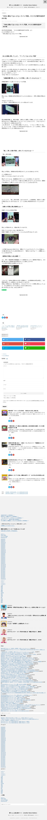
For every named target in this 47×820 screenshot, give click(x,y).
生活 (2, 596)
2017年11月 (3, 565)
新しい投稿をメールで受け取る (10, 397)
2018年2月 (3, 562)
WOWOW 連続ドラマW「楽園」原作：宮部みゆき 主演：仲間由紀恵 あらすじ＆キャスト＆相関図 (21, 661)
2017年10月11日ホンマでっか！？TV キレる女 (11, 709)
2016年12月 (3, 578)
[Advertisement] (23, 45)
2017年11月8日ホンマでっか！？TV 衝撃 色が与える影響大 (14, 684)
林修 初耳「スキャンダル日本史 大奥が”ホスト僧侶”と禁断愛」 (14, 656)
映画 (2, 591)
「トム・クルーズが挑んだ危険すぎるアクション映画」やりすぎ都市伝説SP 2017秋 (8, 327)
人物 (2, 585)
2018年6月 (3, 557)
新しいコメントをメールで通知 (10, 395)
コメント (5, 365)
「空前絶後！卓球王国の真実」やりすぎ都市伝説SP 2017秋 (16, 492)
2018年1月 (3, 563)
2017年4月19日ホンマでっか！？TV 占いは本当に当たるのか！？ (15, 666)
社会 (2, 598)
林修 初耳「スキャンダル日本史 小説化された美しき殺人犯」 (23, 410)
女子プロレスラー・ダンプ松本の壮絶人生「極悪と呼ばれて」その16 (24, 639)
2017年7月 (3, 570)
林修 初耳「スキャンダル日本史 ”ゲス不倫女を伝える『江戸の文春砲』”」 (16, 706)
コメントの (4, 536)
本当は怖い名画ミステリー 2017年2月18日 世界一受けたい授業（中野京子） (17, 662)
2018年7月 (3, 744)
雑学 (2, 601)
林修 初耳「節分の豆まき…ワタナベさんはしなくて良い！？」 (14, 655)
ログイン (3, 533)
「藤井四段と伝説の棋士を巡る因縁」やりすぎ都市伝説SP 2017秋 (14, 677)
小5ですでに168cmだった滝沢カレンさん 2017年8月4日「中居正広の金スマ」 (17, 687)
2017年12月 (3, 564)
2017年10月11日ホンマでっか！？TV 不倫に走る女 (12, 697)
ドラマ (2, 581)
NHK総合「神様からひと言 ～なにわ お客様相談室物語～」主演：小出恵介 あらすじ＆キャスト (20, 704)
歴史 (2, 593)
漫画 (2, 595)
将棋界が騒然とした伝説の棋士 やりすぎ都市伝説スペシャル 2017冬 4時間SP (17, 663)
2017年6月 (3, 571)
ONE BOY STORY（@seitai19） (9, 530)
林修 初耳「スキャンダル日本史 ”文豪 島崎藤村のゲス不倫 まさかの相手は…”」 (17, 660)
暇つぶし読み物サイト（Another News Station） (23, 5)
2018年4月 (3, 559)
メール (4, 384)
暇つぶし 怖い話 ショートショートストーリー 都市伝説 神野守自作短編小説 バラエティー (23, 815)
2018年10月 (3, 552)
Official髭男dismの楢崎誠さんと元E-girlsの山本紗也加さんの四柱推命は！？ (15, 520)
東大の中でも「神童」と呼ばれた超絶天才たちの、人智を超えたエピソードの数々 (18, 659)
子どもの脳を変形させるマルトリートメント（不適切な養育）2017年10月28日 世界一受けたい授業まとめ (23, 649)
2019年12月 (3, 542)
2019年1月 (3, 548)
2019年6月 (3, 543)
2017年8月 (3, 569)
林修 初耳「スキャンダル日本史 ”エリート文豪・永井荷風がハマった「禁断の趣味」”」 (19, 686)
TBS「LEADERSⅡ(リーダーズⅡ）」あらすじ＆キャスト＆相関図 (14, 678)
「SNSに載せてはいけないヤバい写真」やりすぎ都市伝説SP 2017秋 (15, 667)
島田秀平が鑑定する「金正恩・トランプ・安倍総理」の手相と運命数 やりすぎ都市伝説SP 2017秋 (21, 682)
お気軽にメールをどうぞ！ (8, 525)
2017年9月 (3, 568)
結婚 (2, 600)
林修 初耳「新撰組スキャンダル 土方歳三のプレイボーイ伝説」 (14, 690)
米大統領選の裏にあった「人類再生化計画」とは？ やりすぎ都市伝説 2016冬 (17, 680)
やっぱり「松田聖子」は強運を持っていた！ (18, 623)
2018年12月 (3, 549)
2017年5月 (3, 572)
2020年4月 (3, 540)
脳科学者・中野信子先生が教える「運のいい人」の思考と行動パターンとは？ (26, 607)
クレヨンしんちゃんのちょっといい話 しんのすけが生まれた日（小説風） (16, 679)
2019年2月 (3, 547)
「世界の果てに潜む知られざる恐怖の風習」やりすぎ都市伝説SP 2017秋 (16, 708)
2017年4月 (3, 574)
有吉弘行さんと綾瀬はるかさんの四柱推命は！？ (10, 516)
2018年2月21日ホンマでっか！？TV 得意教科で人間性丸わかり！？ (25, 460)
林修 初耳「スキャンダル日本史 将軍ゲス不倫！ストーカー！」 (14, 676)
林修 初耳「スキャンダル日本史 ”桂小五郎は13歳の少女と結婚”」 (14, 668)
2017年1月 (3, 577)
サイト (4, 388)
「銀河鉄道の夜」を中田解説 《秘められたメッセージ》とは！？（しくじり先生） (18, 651)
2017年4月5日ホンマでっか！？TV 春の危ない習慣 (12, 701)
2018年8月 (3, 554)
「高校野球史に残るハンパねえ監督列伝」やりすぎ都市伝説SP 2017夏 (15, 691)
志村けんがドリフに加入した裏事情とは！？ (10, 703)
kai (7, 358)
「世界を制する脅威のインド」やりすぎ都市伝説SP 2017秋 (16, 493)
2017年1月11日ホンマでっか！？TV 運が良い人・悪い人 (13, 673)
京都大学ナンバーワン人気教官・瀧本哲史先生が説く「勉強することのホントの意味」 (19, 654)
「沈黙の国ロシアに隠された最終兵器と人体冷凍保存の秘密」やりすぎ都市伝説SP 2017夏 (19, 671)
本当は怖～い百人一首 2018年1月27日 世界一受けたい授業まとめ (15, 672)
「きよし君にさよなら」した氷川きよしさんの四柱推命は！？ (12, 517)
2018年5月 (3, 558)
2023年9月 (3, 539)
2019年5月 (3, 545)
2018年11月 (3, 551)
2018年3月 (3, 560)
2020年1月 (3, 541)
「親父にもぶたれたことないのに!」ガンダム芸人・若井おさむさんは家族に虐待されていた (20, 719)
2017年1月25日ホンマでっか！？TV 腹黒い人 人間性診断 (13, 698)
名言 (2, 589)
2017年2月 (3, 576)
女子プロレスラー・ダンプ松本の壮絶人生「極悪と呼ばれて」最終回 (24, 631)
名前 (4, 380)
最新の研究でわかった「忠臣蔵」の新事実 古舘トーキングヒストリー (15, 648)
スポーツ (3, 580)
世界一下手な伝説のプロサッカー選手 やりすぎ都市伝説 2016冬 (14, 689)
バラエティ (4, 353)
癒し (2, 597)
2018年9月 (3, 553)
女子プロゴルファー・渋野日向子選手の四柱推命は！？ (11, 519)
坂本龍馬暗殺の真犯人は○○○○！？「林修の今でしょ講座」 (13, 696)
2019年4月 (3, 546)
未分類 (2, 592)
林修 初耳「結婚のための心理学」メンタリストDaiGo (12, 702)
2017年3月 (3, 575)
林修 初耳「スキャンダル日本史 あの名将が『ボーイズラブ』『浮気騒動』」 (16, 685)
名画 (2, 587)
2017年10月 (3, 566)
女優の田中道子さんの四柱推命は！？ (8, 515)
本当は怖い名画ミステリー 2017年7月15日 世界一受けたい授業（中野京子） (17, 657)
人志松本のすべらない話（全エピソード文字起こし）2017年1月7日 (15, 653)
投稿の (3, 535)
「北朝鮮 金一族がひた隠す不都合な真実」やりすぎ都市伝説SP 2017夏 (15, 665)
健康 (2, 586)
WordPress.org (4, 537)
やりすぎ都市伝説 (6, 355)
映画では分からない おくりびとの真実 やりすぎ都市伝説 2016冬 (15, 710)
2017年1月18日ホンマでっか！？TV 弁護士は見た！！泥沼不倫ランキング (16, 695)
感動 (2, 590)
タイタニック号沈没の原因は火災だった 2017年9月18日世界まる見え (15, 674)
